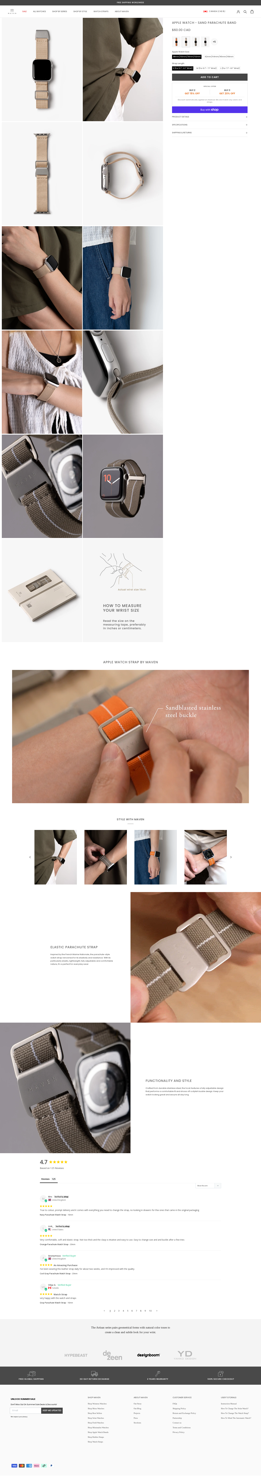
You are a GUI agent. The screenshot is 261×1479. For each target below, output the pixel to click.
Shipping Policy (179, 1408)
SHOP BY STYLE (80, 11)
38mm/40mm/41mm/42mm (187, 56)
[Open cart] (252, 11)
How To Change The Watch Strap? (235, 1413)
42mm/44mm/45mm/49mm (219, 56)
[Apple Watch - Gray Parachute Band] (205, 41)
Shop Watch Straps (95, 1442)
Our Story (138, 1404)
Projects (137, 1413)
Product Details (180, 116)
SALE (24, 11)
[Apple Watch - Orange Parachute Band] (176, 41)
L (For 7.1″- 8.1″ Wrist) (230, 68)
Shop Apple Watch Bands (98, 1432)
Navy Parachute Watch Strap (53, 1214)
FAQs (175, 1404)
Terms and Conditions (182, 1427)
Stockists (137, 1423)
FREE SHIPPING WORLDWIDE (130, 2)
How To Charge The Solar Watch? (234, 1408)
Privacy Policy (179, 1432)
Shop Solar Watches (96, 1418)
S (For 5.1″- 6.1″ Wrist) (183, 68)
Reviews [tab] (45, 1179)
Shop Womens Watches (97, 1404)
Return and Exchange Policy (184, 1413)
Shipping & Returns (182, 132)
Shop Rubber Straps (96, 1437)
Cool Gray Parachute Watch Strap (55, 1273)
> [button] (157, 1310)
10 (150, 1310)
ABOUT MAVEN (122, 11)
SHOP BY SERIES (59, 11)
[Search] (245, 11)
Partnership (177, 1418)
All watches (39, 11)
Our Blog (137, 1408)
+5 (214, 41)
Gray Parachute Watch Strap (53, 1302)
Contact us (177, 1423)
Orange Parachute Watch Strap (54, 1244)
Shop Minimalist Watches (98, 1427)
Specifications (179, 124)
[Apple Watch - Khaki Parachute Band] (195, 41)
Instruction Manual (229, 1404)
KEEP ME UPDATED (52, 1410)
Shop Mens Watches (96, 1408)
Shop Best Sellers (95, 1413)
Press (136, 1418)
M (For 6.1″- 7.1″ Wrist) (207, 68)
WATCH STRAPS (100, 11)
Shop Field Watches (96, 1423)
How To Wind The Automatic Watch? (236, 1418)
